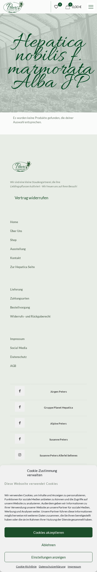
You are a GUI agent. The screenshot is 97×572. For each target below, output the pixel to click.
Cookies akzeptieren (48, 532)
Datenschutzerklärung (52, 566)
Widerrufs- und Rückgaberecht (30, 316)
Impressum (74, 566)
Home (14, 222)
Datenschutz (18, 357)
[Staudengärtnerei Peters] (13, 6)
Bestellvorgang (20, 307)
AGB (13, 366)
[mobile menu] (91, 7)
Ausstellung (18, 249)
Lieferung (16, 289)
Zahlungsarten (19, 298)
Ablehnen (48, 545)
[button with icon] (20, 391)
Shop (13, 240)
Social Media (18, 348)
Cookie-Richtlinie (26, 566)
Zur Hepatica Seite (22, 267)
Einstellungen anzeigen (48, 557)
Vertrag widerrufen (31, 197)
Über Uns (16, 231)
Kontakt (15, 258)
